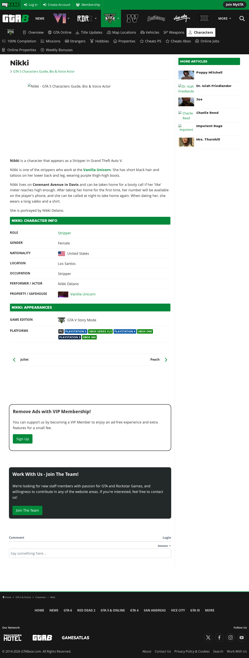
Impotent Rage (209, 126)
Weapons (176, 32)
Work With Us (237, 651)
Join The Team (27, 510)
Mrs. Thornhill (208, 139)
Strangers (78, 41)
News (39, 18)
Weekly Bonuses (59, 49)
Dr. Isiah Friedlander (213, 86)
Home (39, 610)
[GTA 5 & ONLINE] (111, 18)
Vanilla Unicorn (97, 169)
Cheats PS (153, 41)
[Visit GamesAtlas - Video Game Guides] (75, 637)
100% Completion (21, 41)
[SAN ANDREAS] (156, 18)
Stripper (64, 233)
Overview (36, 32)
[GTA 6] (60, 18)
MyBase (7, 5)
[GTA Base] (15, 18)
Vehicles (152, 32)
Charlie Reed (207, 113)
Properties (126, 41)
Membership (91, 5)
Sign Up (22, 439)
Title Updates (92, 32)
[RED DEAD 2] (86, 18)
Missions (53, 41)
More (223, 18)
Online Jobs (210, 41)
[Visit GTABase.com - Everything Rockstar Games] (42, 637)
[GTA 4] (132, 18)
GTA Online (62, 32)
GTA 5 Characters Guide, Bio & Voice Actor (44, 71)
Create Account (59, 5)
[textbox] (90, 555)
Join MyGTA (234, 4)
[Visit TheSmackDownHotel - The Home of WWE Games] (12, 637)
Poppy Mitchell (209, 72)
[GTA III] (204, 18)
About (146, 651)
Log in (33, 5)
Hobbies (102, 41)
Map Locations (124, 32)
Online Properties (21, 49)
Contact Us (163, 651)
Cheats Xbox (181, 41)
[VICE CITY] (182, 18)
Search (218, 651)
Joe (199, 99)
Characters (203, 32)
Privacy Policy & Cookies (192, 651)
